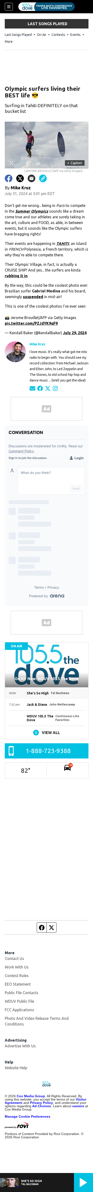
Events (75, 35)
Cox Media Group (31, 1096)
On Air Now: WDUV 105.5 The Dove (46, 679)
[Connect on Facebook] (40, 388)
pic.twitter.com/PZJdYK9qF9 (31, 323)
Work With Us (17, 967)
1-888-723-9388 (48, 750)
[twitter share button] (20, 178)
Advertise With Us (20, 1046)
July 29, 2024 (75, 333)
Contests (58, 35)
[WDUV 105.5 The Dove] (46, 6)
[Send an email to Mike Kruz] (32, 388)
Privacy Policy (41, 1103)
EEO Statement (18, 984)
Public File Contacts (21, 993)
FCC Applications (19, 1010)
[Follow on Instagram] (55, 388)
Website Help (16, 1068)
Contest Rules (17, 975)
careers (78, 1106)
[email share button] (31, 178)
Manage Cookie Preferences (27, 1116)
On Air (41, 35)
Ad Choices (41, 1106)
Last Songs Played (18, 35)
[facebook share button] (8, 178)
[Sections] (9, 6)
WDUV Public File (19, 1001)
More (9, 41)
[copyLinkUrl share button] (43, 178)
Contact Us (14, 958)
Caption (74, 163)
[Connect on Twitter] (48, 388)
